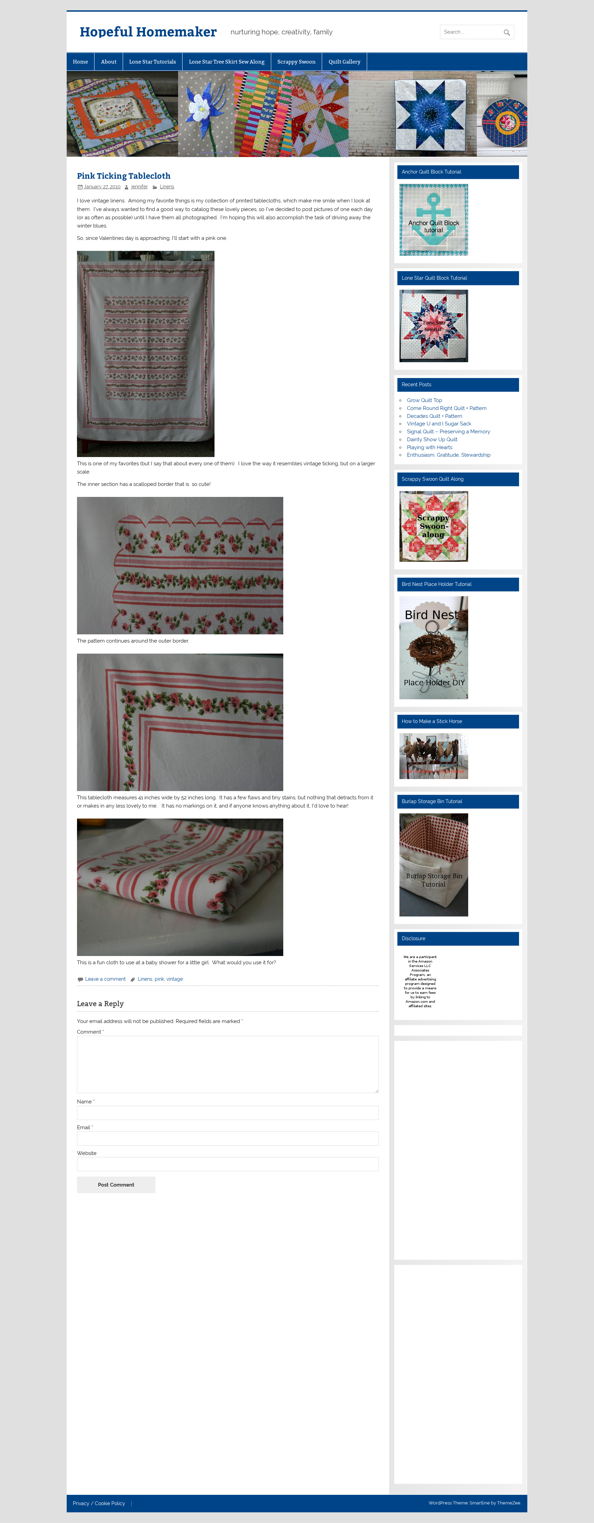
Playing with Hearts (429, 447)
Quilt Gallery (345, 61)
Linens (167, 186)
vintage (174, 979)
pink (159, 979)
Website (87, 1153)
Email (85, 1127)
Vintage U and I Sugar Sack (439, 424)
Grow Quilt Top (424, 400)
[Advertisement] (420, 1149)
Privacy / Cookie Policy (99, 1503)
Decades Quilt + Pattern (434, 416)
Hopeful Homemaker (148, 31)
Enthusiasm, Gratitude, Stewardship (449, 455)
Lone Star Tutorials (152, 61)
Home (80, 61)
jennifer (139, 186)
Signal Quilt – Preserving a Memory (448, 432)
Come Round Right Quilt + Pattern (447, 408)
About (109, 61)
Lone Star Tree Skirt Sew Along (227, 61)
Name (86, 1101)
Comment (90, 1032)
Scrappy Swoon (296, 61)
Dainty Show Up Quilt (432, 439)
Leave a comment (105, 979)
